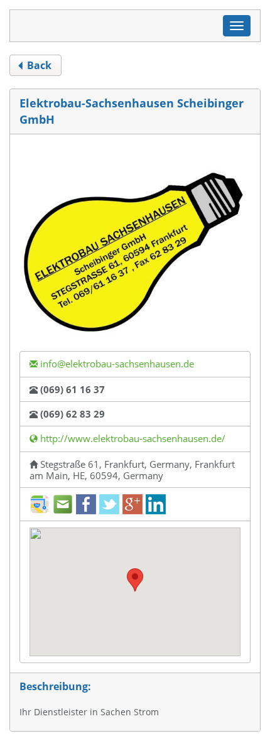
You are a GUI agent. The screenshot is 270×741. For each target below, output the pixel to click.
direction (40, 504)
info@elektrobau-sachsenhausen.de (116, 363)
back (37, 65)
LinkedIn (156, 504)
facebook (86, 504)
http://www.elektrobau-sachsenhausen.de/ (131, 438)
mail (63, 504)
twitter (109, 504)
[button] (135, 580)
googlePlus (132, 504)
